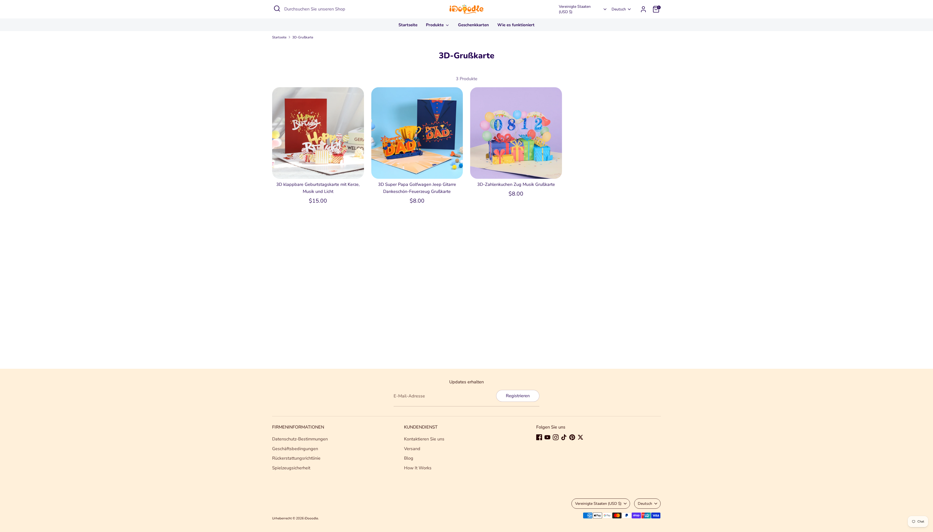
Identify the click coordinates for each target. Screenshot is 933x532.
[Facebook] (539, 437)
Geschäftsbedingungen (295, 449)
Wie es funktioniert (516, 25)
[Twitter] (580, 437)
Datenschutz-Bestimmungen (300, 439)
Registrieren (518, 396)
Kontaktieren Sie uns (424, 439)
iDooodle (311, 518)
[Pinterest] (572, 437)
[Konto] (643, 9)
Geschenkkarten (473, 25)
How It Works (418, 468)
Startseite (407, 25)
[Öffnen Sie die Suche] (277, 8)
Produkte (435, 25)
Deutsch (619, 9)
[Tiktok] (564, 437)
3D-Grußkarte (302, 37)
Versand (412, 449)
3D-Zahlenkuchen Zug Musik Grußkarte (516, 184)
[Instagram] (556, 437)
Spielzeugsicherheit (291, 468)
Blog (408, 458)
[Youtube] (547, 437)
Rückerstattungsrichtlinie (296, 458)
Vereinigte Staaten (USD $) (575, 9)
